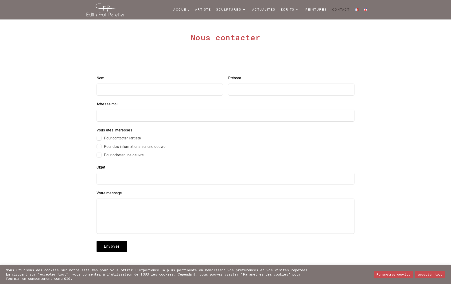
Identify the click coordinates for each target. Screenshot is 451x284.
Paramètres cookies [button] (393, 274)
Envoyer (112, 246)
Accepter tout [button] (430, 274)
